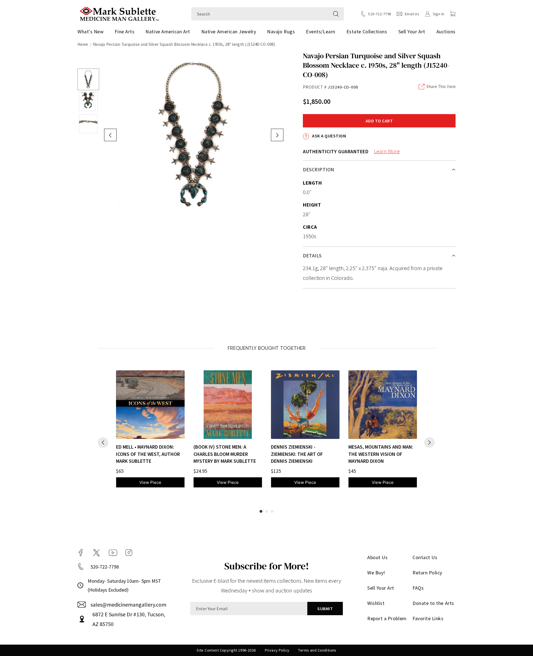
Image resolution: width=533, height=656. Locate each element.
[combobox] (259, 14)
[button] (453, 13)
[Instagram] (128, 552)
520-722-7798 (104, 567)
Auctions (446, 31)
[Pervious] (103, 442)
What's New (90, 31)
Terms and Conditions (317, 650)
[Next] (429, 442)
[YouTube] (113, 553)
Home (82, 44)
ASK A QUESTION (328, 136)
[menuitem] (92, 31)
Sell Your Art (411, 31)
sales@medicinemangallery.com (128, 604)
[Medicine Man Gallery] (119, 13)
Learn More (387, 151)
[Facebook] (80, 552)
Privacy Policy (277, 650)
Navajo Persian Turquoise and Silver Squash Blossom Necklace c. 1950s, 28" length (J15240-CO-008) (184, 44)
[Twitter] (96, 553)
